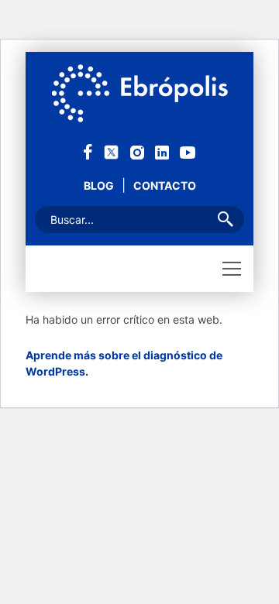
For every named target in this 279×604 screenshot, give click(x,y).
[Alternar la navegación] (231, 268)
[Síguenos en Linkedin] (162, 151)
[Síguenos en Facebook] (88, 150)
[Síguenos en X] (111, 150)
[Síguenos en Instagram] (137, 151)
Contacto (164, 185)
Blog (99, 185)
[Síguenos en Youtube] (187, 151)
